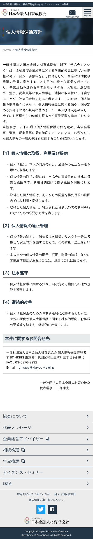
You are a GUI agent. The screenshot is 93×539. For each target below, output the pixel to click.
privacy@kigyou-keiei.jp (36, 367)
